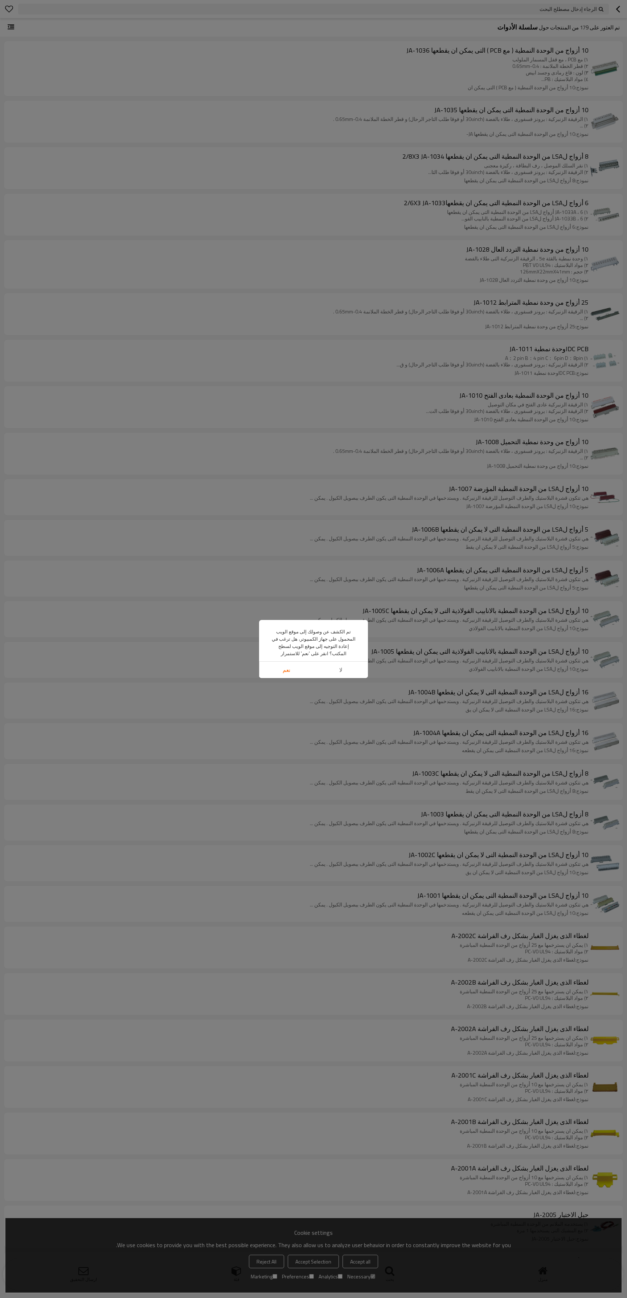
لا (341, 670)
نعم (286, 670)
